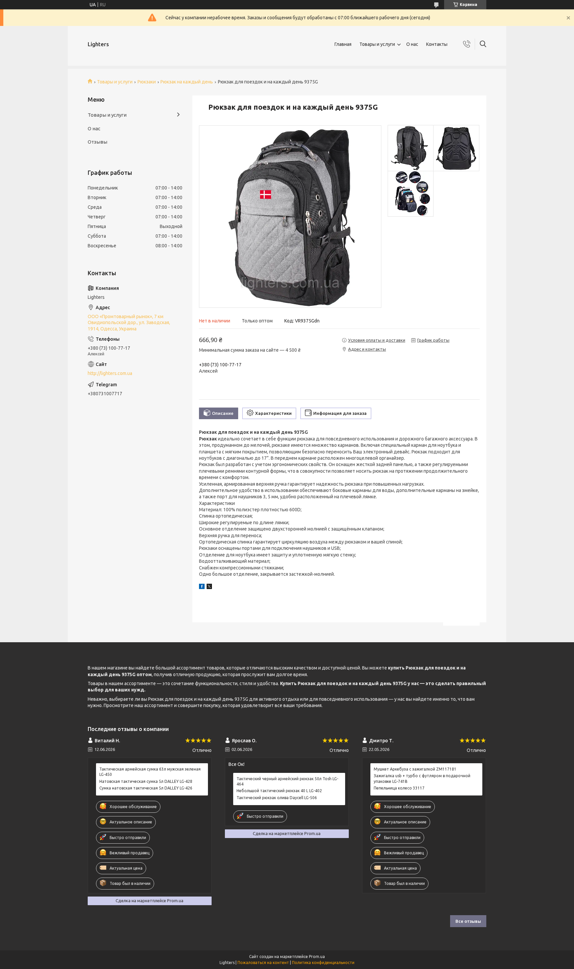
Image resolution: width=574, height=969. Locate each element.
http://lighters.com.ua (110, 373)
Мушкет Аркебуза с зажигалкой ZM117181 (415, 769)
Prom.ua (317, 956)
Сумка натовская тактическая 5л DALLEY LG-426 (145, 788)
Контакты (436, 44)
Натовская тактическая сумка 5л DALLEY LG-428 (145, 781)
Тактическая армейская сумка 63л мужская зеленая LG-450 (150, 772)
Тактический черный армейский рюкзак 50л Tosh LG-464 (287, 781)
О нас (412, 44)
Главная (343, 44)
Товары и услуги (377, 44)
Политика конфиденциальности (323, 962)
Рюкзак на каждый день (186, 81)
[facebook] (202, 587)
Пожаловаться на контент (263, 962)
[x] (209, 587)
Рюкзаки (147, 81)
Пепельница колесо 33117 (399, 788)
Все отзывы (468, 921)
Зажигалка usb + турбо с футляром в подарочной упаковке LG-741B (422, 778)
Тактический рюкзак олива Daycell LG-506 (277, 797)
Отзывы (97, 142)
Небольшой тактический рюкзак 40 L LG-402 (279, 790)
